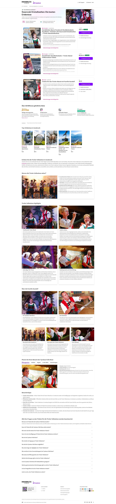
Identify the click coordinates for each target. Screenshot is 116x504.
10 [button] (45, 79)
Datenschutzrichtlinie (64, 490)
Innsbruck (23, 122)
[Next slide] (39, 38)
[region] (32, 38)
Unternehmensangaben (65, 488)
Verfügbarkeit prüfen (85, 32)
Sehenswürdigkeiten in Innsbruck (36, 6)
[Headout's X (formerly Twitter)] (93, 502)
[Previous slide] (24, 38)
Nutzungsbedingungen (65, 492)
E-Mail (43, 490)
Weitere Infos (24, 117)
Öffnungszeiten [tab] (25, 362)
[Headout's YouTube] (89, 502)
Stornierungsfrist (63, 494)
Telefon (43, 488)
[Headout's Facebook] (91, 502)
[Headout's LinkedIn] (84, 502)
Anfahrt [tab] (33, 362)
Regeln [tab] (39, 362)
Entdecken (25, 6)
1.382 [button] (46, 54)
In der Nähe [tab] (45, 362)
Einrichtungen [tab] (53, 362)
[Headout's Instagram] (87, 502)
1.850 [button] (46, 28)
